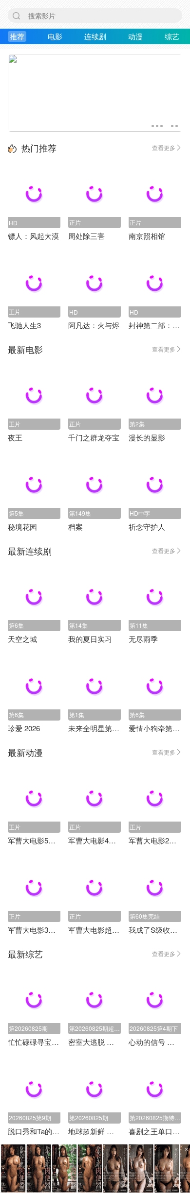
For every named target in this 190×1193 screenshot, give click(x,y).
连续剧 (95, 36)
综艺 (172, 36)
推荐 (17, 36)
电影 (55, 36)
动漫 (135, 36)
